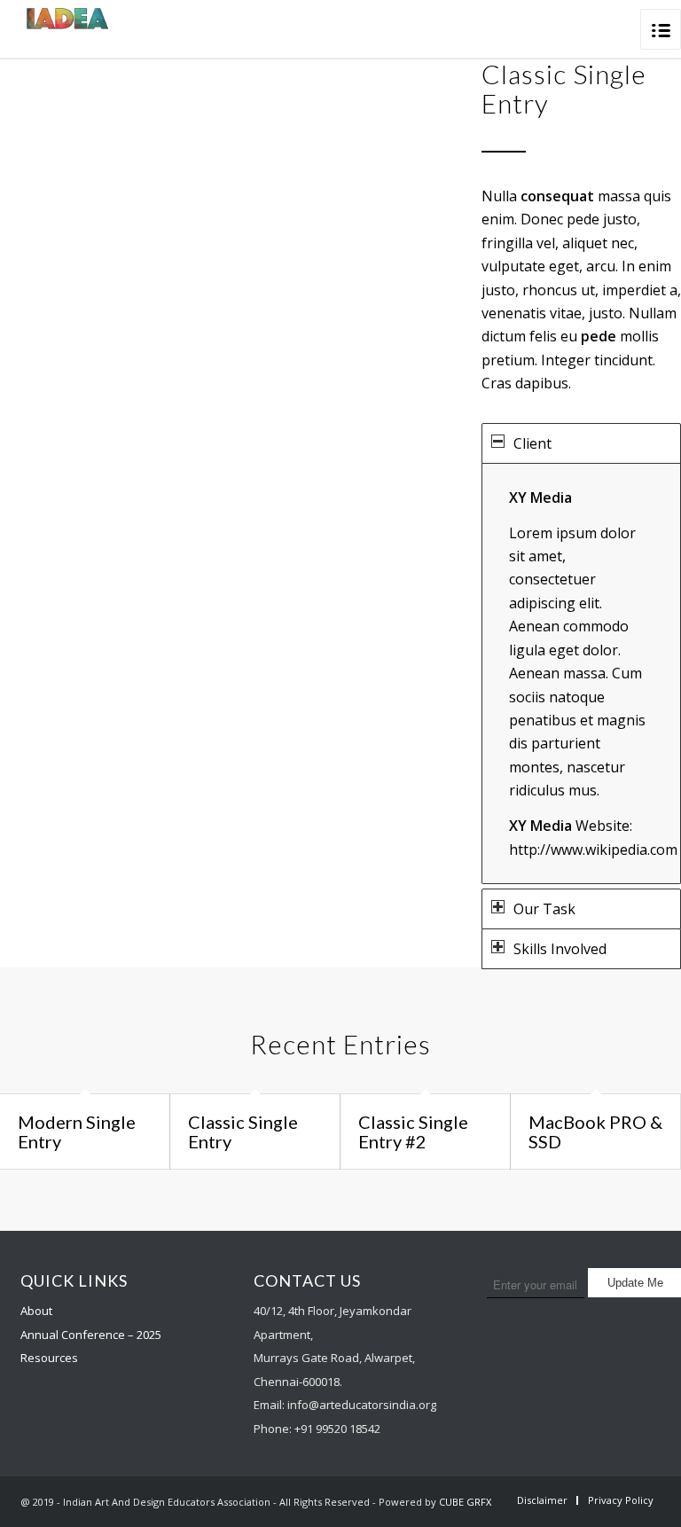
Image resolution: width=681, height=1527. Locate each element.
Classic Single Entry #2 (413, 1131)
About (36, 1311)
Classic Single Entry (243, 1131)
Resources (49, 1358)
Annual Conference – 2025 (90, 1335)
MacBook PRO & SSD (595, 1131)
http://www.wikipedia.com (593, 849)
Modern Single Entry (77, 1131)
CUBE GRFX (465, 1501)
